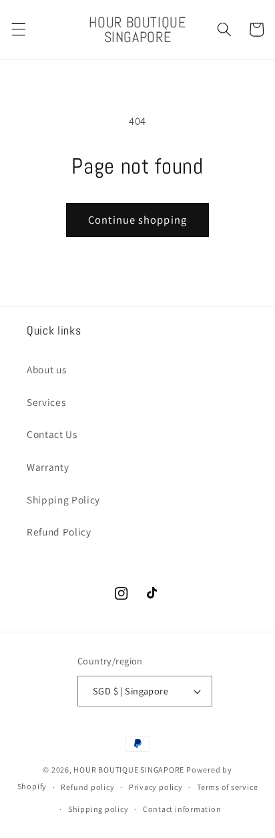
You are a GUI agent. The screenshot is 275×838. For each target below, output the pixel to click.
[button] (18, 29)
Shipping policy (98, 809)
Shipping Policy (63, 499)
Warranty (48, 466)
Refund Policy (59, 531)
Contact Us (52, 434)
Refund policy (87, 787)
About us (46, 369)
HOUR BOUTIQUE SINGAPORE (128, 770)
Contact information (182, 809)
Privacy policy (156, 787)
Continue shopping (137, 219)
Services (46, 402)
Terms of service (227, 787)
